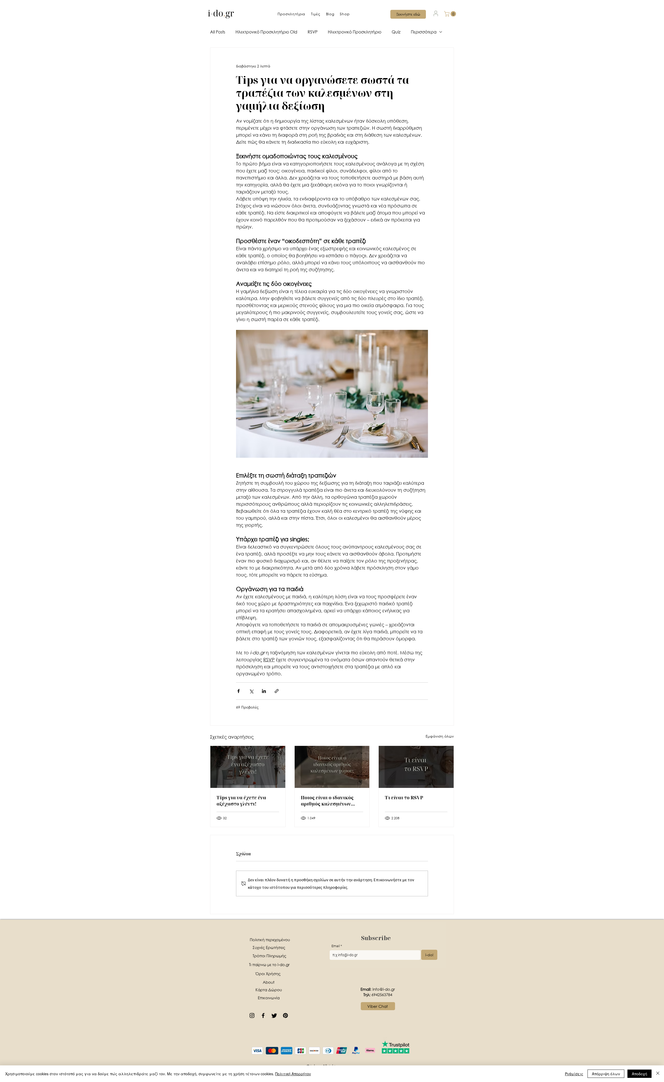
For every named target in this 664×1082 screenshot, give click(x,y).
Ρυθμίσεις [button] (574, 1073)
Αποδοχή (639, 1073)
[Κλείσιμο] (658, 1074)
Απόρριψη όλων (606, 1073)
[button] (442, 1002)
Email (252, 1046)
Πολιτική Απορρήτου (293, 1073)
